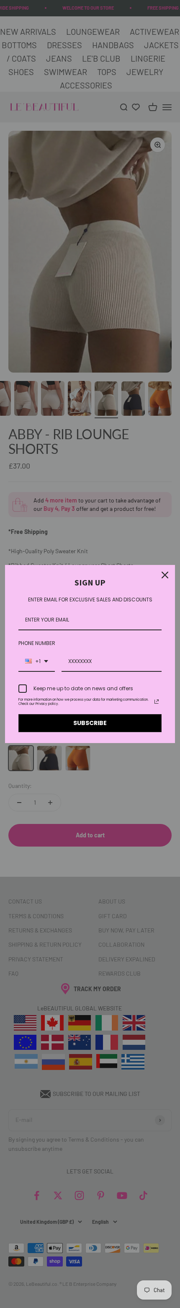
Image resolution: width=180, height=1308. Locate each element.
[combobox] (36, 662)
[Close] (165, 575)
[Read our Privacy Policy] (157, 702)
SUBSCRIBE (90, 723)
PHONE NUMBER (36, 643)
